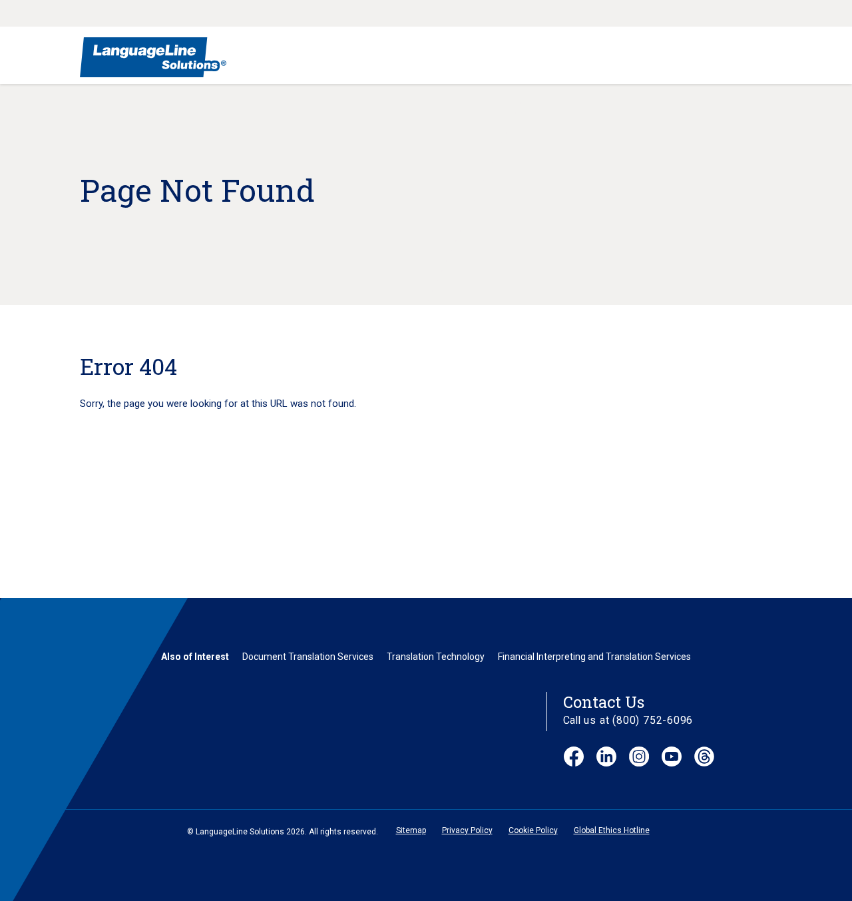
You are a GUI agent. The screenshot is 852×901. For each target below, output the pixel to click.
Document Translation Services (307, 656)
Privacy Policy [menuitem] (467, 830)
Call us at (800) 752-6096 (628, 720)
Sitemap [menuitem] (411, 830)
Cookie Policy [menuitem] (533, 830)
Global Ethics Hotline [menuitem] (612, 830)
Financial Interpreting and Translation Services (594, 656)
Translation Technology (436, 656)
